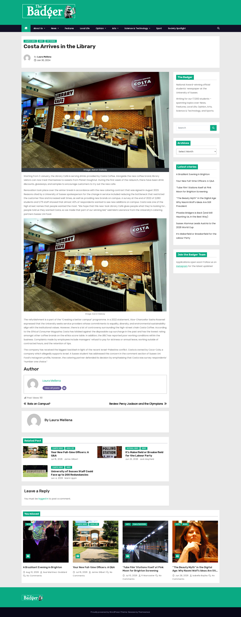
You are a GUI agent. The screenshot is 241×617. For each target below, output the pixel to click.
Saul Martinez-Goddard (54, 572)
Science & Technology (137, 28)
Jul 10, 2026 (132, 575)
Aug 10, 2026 (32, 572)
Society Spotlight (177, 28)
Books (185, 524)
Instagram (182, 266)
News (54, 28)
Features (69, 28)
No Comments (34, 575)
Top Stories (51, 41)
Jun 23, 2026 (131, 459)
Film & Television (139, 524)
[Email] (64, 388)
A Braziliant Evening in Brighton (193, 174)
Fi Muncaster (148, 575)
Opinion (100, 28)
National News (132, 448)
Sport (159, 28)
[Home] (26, 28)
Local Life (85, 28)
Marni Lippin (70, 478)
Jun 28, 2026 (182, 575)
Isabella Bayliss (200, 575)
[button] (218, 28)
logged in (43, 498)
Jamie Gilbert (71, 459)
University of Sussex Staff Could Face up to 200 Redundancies (72, 473)
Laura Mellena (44, 57)
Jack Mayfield (146, 459)
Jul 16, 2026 (57, 459)
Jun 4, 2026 (57, 478)
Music (28, 524)
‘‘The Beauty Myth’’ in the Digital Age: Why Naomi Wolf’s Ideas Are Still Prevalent (196, 202)
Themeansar (144, 612)
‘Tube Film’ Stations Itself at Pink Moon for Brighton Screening (143, 569)
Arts (114, 28)
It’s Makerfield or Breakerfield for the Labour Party (144, 454)
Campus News (30, 41)
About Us (39, 28)
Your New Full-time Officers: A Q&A (195, 181)
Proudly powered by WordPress (105, 612)
